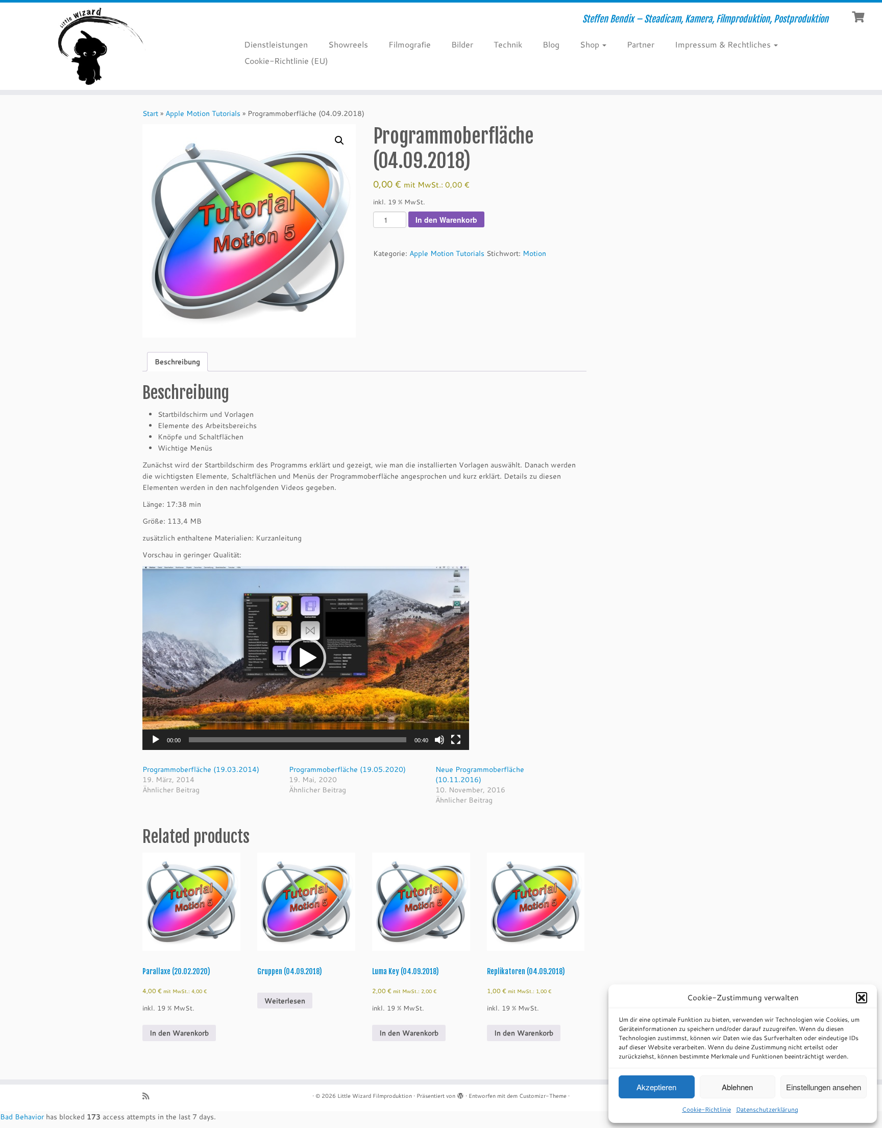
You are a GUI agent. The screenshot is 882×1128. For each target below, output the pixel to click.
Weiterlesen (284, 1001)
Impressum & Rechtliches (724, 44)
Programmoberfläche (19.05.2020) (347, 769)
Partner (640, 44)
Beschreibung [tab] (177, 362)
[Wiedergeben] (156, 740)
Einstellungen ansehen (823, 1087)
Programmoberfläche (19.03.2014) (200, 769)
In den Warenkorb (446, 220)
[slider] (297, 739)
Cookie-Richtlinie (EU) (286, 60)
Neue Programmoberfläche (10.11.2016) (479, 774)
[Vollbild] (456, 740)
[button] (861, 998)
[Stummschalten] (439, 740)
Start (150, 113)
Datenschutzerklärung (767, 1109)
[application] (305, 658)
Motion (534, 253)
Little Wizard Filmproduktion (374, 1096)
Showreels (348, 44)
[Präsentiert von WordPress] (460, 1093)
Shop (590, 44)
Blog (551, 44)
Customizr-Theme (543, 1096)
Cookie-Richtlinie (706, 1109)
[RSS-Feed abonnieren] (149, 1096)
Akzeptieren (656, 1087)
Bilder (462, 44)
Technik (508, 44)
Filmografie (409, 44)
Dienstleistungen (276, 44)
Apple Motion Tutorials (202, 113)
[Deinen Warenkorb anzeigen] (859, 15)
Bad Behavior (22, 1117)
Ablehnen (737, 1087)
